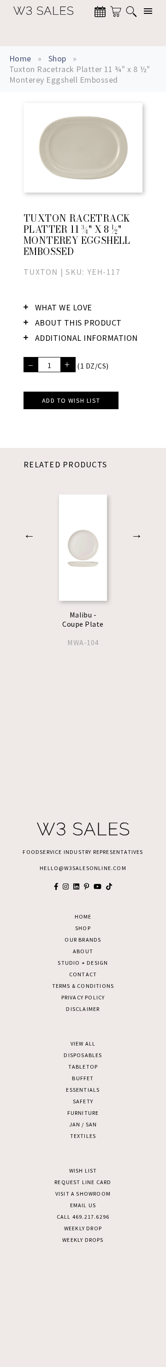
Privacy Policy (83, 997)
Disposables (83, 1055)
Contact (83, 974)
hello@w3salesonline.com (83, 868)
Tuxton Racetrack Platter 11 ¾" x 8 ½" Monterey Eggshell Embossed (79, 74)
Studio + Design (83, 962)
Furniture (83, 1112)
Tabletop (83, 1066)
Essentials (83, 1089)
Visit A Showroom (83, 1193)
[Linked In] (76, 886)
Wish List (83, 1170)
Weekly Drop (83, 1228)
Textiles (83, 1135)
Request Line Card (82, 1182)
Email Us (83, 1205)
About (83, 951)
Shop (57, 58)
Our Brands (83, 939)
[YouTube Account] (97, 886)
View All (83, 1043)
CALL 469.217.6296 (83, 1216)
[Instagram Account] (66, 886)
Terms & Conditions (83, 985)
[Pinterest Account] (86, 886)
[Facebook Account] (56, 886)
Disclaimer (83, 1008)
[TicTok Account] (109, 886)
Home (20, 58)
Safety (83, 1101)
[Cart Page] (116, 11)
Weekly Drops (82, 1239)
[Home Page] (38, 11)
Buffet (83, 1078)
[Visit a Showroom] (100, 11)
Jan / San (83, 1124)
